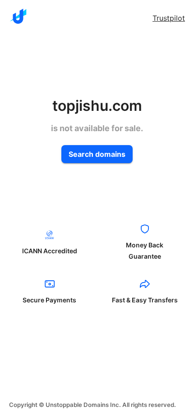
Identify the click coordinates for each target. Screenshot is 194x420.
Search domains (97, 154)
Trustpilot (168, 18)
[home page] (18, 16)
